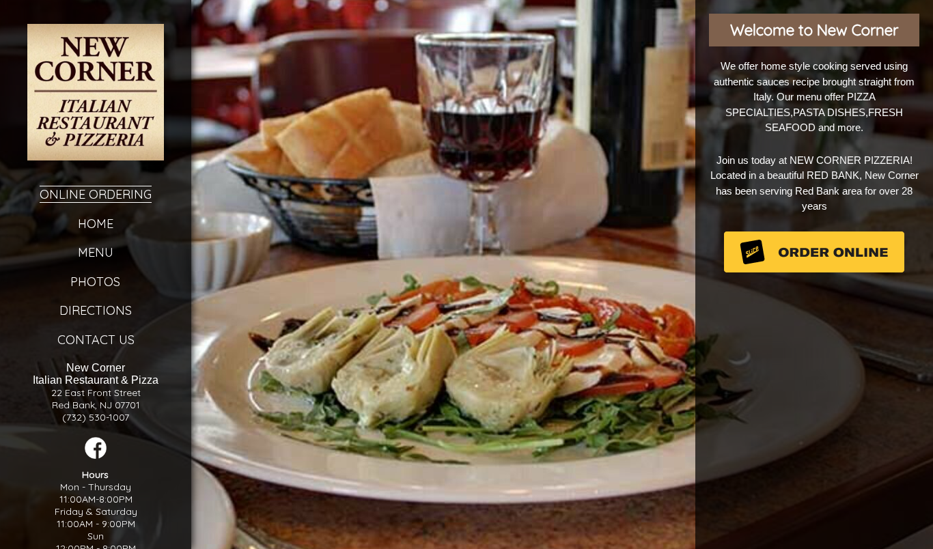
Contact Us (96, 340)
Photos (96, 282)
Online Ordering (96, 194)
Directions (95, 310)
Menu (95, 252)
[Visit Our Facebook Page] (96, 455)
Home (95, 223)
